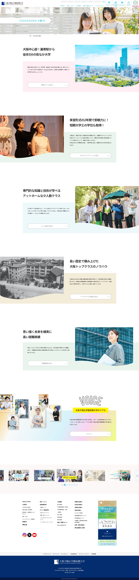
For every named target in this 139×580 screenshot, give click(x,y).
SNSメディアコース (44, 512)
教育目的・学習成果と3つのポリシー (28, 513)
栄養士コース (43, 507)
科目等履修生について (79, 518)
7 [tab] (77, 485)
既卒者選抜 (59, 517)
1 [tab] (62, 485)
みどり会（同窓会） (79, 513)
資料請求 (129, 5)
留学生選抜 (59, 519)
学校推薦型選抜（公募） (62, 509)
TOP (30, 36)
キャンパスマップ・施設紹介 (28, 519)
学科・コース (70, 5)
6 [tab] (74, 485)
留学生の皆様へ (85, 1)
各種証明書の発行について (80, 515)
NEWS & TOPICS (26, 501)
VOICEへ (89, 434)
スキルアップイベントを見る (89, 155)
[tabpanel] (69, 475)
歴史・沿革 (24, 516)
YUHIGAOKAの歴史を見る (89, 296)
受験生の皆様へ (64, 1)
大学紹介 (62, 5)
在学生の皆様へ (71, 1)
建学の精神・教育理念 (27, 509)
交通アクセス (109, 5)
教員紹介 (24, 522)
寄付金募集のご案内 (115, 5)
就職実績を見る (47, 363)
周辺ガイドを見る (47, 85)
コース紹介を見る (47, 226)
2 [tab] (64, 485)
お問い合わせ (122, 5)
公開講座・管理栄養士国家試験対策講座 (81, 521)
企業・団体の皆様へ (98, 1)
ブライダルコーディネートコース (46, 518)
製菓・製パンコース (44, 515)
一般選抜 (59, 512)
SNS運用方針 (73, 554)
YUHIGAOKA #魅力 (26, 507)
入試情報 (78, 5)
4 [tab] (69, 485)
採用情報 (93, 554)
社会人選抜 (59, 514)
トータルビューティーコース (46, 522)
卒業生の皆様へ (78, 1)
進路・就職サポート (88, 5)
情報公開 (24, 524)
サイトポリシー (65, 554)
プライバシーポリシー (84, 554)
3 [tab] (67, 485)
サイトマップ (56, 554)
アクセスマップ (47, 554)
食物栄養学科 (43, 504)
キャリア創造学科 (44, 510)
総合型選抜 (59, 504)
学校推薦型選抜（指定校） (63, 507)
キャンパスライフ (100, 5)
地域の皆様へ (91, 1)
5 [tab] (72, 485)
